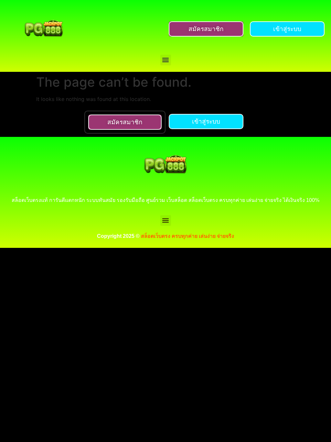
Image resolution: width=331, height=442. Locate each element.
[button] (165, 60)
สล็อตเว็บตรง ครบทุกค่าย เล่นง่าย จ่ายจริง (187, 236)
